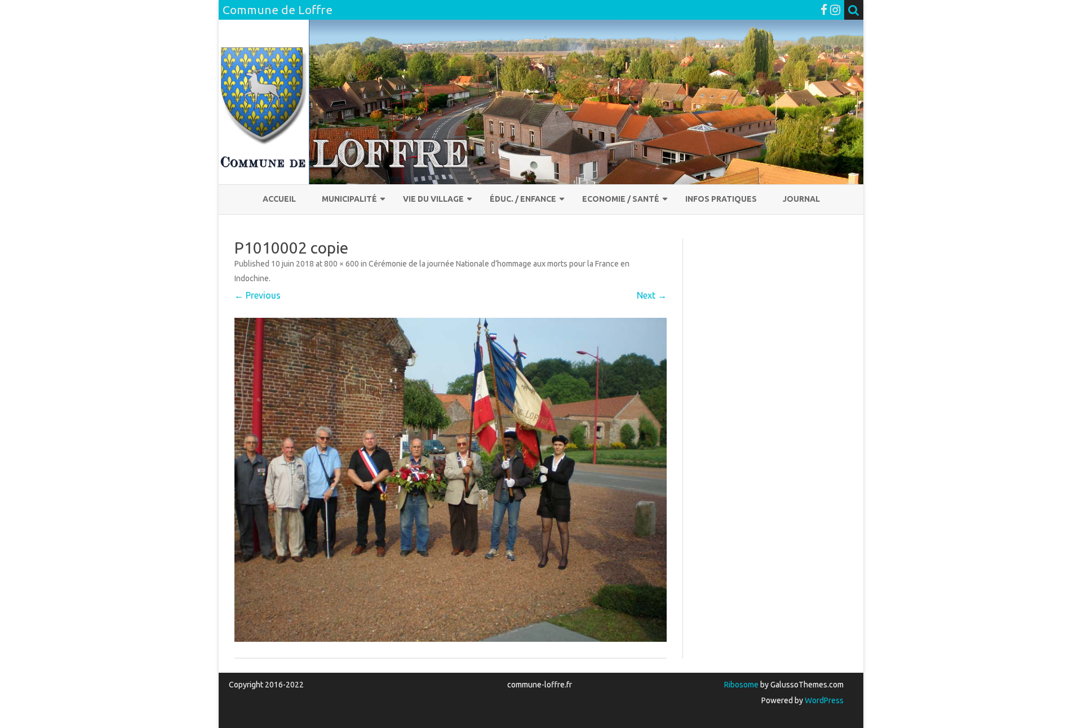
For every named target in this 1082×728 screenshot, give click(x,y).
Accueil (279, 198)
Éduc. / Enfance (523, 198)
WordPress (823, 700)
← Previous (257, 295)
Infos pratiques (721, 198)
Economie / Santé (620, 198)
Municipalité (349, 198)
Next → (652, 295)
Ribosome (741, 684)
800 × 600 (341, 263)
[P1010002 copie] (450, 480)
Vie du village (433, 198)
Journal (801, 198)
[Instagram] (835, 9)
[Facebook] (824, 9)
